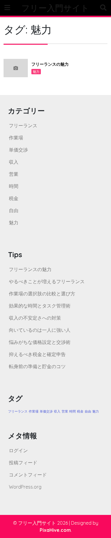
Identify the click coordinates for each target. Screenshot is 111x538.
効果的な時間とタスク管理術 (39, 306)
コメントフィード (28, 475)
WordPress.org (25, 487)
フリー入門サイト (55, 8)
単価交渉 (18, 150)
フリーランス (23, 125)
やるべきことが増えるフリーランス (47, 281)
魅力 (36, 72)
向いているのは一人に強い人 (39, 330)
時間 (13, 186)
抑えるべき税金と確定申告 (37, 354)
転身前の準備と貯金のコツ (37, 366)
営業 (13, 174)
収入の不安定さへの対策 (35, 318)
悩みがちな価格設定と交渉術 (39, 342)
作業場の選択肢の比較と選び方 (42, 294)
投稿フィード (23, 462)
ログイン (18, 450)
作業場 (16, 138)
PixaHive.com (55, 530)
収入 (13, 162)
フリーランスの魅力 (50, 64)
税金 (13, 198)
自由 (13, 210)
